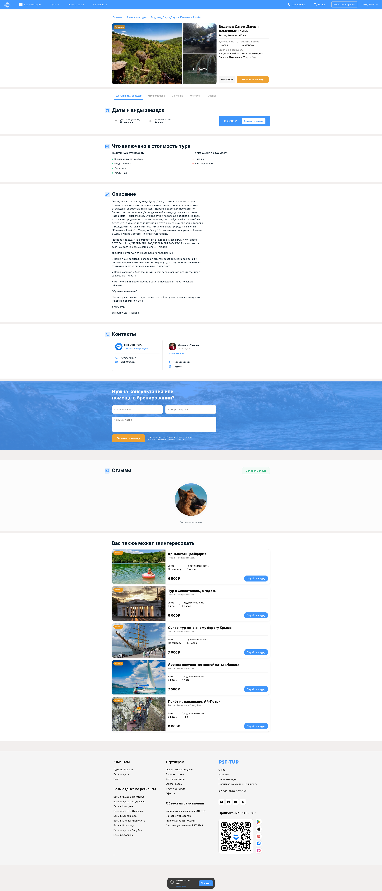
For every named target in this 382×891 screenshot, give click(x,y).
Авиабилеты (100, 4)
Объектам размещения (179, 769)
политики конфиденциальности (170, 439)
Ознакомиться (181, 886)
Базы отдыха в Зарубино (128, 830)
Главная (117, 17)
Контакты (224, 774)
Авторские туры (137, 17)
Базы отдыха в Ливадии (128, 811)
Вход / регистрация (344, 4)
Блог (116, 779)
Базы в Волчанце (123, 825)
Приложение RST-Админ (181, 820)
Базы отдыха (76, 4)
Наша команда (227, 779)
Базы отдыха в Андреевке (129, 801)
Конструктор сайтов (178, 815)
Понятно (206, 883)
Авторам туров (175, 779)
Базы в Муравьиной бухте (129, 820)
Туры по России (123, 769)
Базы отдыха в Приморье (128, 796)
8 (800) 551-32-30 (370, 4)
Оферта (170, 793)
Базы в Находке (123, 806)
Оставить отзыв (256, 470)
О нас (221, 769)
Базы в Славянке (123, 834)
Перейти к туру (256, 578)
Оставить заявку (253, 79)
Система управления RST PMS (184, 825)
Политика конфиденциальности (237, 784)
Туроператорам (175, 788)
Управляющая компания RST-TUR (186, 811)
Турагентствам (175, 774)
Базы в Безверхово (125, 815)
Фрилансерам (174, 783)
